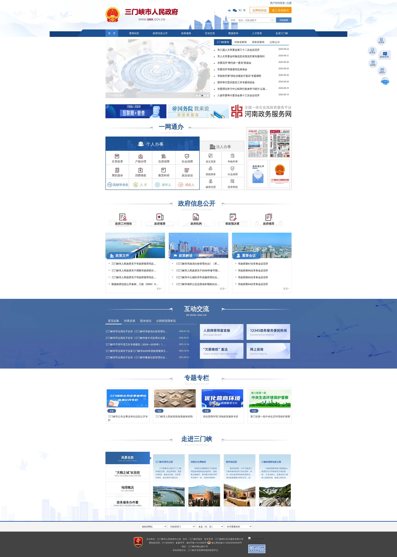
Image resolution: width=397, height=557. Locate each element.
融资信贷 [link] (211, 187)
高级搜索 (283, 20)
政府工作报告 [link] (123, 223)
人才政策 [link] (257, 33)
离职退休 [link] (117, 175)
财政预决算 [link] (232, 223)
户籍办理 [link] (140, 161)
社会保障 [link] (187, 161)
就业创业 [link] (187, 175)
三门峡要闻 (223, 42)
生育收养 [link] (117, 161)
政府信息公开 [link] (160, 33)
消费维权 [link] (140, 175)
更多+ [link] (159, 287)
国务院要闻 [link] (258, 42)
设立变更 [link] (211, 161)
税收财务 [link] (211, 174)
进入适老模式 (280, 10)
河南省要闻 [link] (240, 42)
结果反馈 (129, 320)
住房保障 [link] (164, 161)
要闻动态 (134, 33)
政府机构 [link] (196, 223)
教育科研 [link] (164, 175)
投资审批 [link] (233, 187)
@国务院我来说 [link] (166, 320)
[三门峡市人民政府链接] (141, 14)
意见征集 (113, 320)
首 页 (112, 33)
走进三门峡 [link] (196, 438)
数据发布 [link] (233, 33)
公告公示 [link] (275, 42)
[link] (229, 10)
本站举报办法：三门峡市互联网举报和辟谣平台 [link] (195, 550)
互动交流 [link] (196, 308)
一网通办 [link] (171, 126)
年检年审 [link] (233, 161)
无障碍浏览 (259, 10)
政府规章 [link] (159, 223)
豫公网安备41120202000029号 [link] (227, 542)
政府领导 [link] (268, 223)
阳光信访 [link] (145, 320)
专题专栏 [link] (196, 377)
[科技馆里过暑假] (157, 68)
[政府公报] (280, 174)
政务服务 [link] (186, 33)
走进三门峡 (282, 33)
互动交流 (210, 33)
